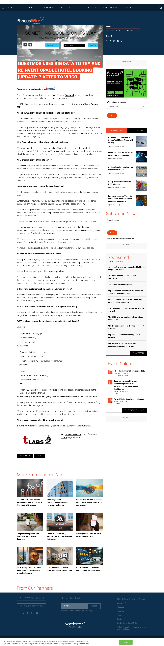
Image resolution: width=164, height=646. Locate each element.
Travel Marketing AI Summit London (129, 399)
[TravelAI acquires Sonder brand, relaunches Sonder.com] (60, 556)
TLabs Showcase (73, 434)
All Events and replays (134, 410)
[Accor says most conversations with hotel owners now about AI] (60, 488)
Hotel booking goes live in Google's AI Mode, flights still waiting (120, 140)
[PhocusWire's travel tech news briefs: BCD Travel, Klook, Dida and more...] (89, 488)
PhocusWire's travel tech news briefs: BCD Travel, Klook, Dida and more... (89, 502)
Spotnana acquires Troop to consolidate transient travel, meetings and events (120, 198)
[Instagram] (27, 613)
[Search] (160, 7)
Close (126, 642)
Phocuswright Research (33, 598)
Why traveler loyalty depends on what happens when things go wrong (123, 344)
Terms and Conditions (118, 238)
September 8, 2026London (120, 403)
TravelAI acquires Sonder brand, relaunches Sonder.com (59, 569)
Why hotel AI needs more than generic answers (124, 336)
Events (92, 7)
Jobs (79, 7)
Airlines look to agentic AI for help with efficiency (120, 168)
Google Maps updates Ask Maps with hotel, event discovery (28, 536)
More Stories (138, 353)
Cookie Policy (84, 644)
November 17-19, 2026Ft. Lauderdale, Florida (122, 374)
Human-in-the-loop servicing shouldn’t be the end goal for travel (127, 268)
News (108, 27)
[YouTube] (36, 613)
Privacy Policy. (130, 238)
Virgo (74, 104)
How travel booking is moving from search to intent (126, 309)
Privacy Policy (88, 611)
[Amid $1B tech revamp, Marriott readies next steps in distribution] (60, 522)
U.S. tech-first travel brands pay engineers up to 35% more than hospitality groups (29, 502)
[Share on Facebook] (107, 41)
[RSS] (32, 613)
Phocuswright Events (33, 606)
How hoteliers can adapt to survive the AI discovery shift (88, 569)
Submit (94, 606)
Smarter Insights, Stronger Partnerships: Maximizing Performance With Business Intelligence (126, 385)
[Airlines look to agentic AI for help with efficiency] (141, 171)
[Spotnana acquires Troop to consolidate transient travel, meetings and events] (141, 201)
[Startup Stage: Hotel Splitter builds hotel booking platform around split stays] (30, 556)
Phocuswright (111, 7)
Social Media (25, 456)
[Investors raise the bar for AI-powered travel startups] (141, 156)
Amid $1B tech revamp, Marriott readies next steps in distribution (59, 536)
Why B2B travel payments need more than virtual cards (125, 318)
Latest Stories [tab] (137, 130)
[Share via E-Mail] (118, 41)
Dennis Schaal (115, 30)
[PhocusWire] (30, 21)
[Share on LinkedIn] (114, 41)
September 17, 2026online (121, 392)
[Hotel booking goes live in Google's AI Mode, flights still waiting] (141, 142)
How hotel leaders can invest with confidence (122, 277)
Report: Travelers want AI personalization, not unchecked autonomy (125, 300)
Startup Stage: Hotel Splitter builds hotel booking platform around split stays (29, 570)
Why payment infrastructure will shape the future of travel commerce (125, 292)
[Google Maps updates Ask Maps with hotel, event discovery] (30, 522)
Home (31, 7)
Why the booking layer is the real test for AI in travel (126, 327)
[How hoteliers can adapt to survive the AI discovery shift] (89, 556)
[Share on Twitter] (110, 41)
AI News (65, 7)
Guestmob (69, 95)
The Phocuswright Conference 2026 (129, 371)
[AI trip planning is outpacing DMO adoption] (141, 185)
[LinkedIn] (22, 613)
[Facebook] (18, 613)
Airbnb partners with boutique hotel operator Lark (88, 535)
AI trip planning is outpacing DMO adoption (119, 183)
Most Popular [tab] (116, 130)
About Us (130, 7)
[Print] (121, 41)
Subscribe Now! (70, 598)
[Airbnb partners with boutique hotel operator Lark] (89, 522)
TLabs (64, 437)
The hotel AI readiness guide (120, 284)
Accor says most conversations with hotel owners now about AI (57, 502)
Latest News (48, 7)
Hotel (39, 456)
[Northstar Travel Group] (75, 624)
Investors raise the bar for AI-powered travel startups (121, 154)
